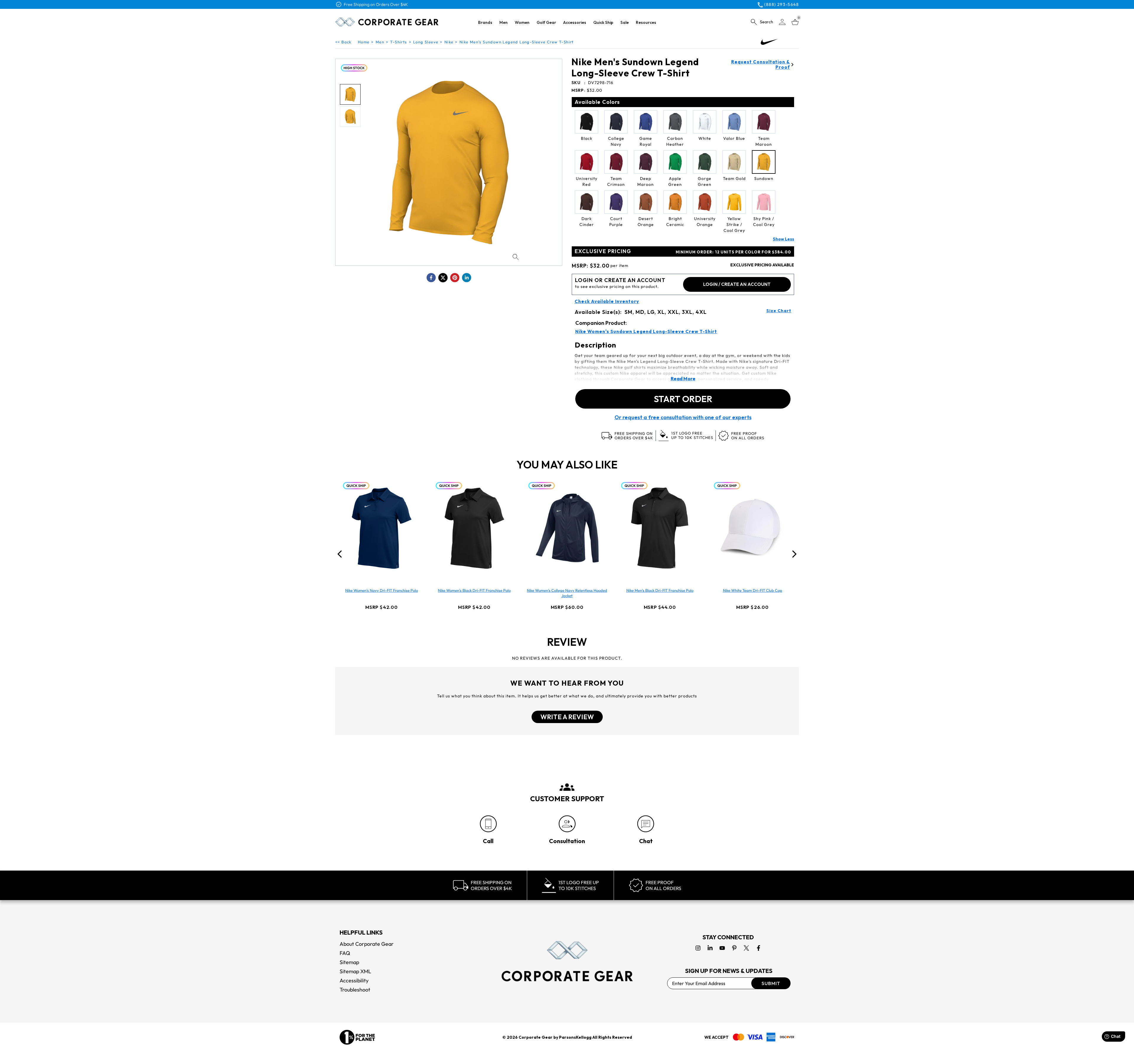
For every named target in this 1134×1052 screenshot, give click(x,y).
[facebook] (431, 277)
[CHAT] (645, 824)
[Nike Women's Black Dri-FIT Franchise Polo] (474, 528)
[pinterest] (455, 277)
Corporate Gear (536, 1037)
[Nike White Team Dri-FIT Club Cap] (752, 528)
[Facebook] (758, 948)
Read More (683, 378)
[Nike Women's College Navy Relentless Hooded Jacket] (567, 528)
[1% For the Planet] (357, 1037)
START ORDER (683, 398)
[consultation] (567, 824)
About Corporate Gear (367, 943)
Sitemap (349, 962)
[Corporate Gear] (567, 961)
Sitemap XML (355, 971)
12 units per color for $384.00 (733, 252)
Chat (646, 841)
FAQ (345, 953)
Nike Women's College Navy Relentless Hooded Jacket (567, 593)
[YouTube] (722, 948)
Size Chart (778, 310)
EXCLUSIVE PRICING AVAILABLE (762, 265)
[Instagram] (698, 948)
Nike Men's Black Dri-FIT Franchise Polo (659, 590)
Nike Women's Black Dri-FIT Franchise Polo (474, 590)
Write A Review (567, 717)
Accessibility (354, 980)
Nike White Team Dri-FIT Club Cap (752, 590)
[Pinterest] (734, 948)
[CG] (387, 21)
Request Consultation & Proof (760, 64)
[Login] (782, 22)
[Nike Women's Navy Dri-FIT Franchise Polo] (381, 528)
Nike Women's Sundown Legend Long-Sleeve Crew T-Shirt (646, 331)
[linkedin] (466, 277)
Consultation (567, 841)
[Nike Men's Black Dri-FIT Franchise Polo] (659, 528)
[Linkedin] (710, 948)
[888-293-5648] (488, 824)
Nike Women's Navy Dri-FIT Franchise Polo (381, 590)
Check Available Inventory (607, 301)
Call (488, 841)
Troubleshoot (355, 989)
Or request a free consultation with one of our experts (683, 417)
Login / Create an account (736, 284)
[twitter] (443, 277)
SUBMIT (771, 983)
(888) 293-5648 (781, 4)
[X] (746, 948)
